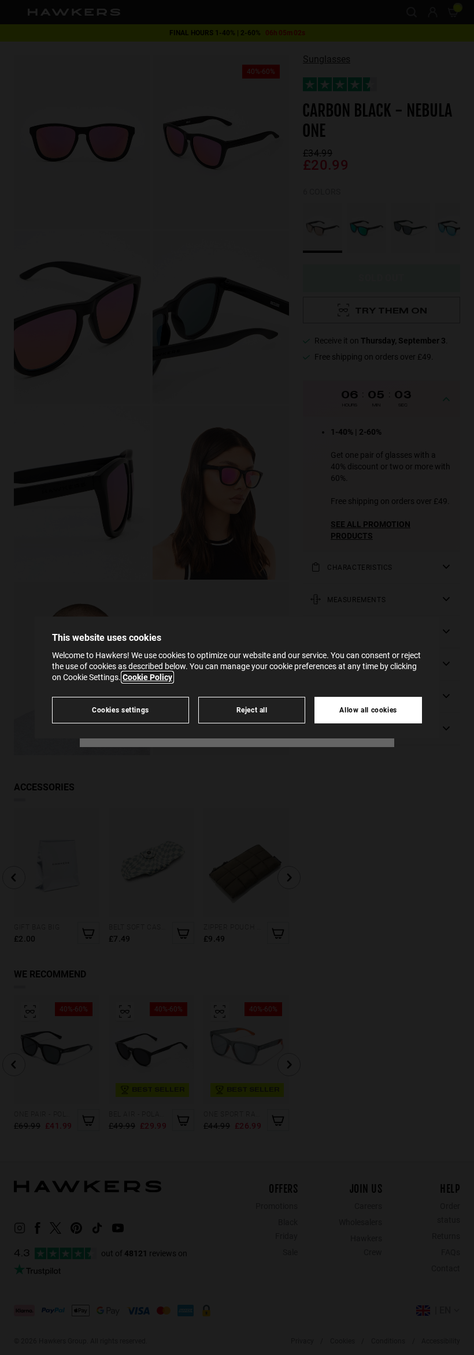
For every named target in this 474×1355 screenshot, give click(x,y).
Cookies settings (120, 710)
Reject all (252, 710)
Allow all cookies (368, 710)
